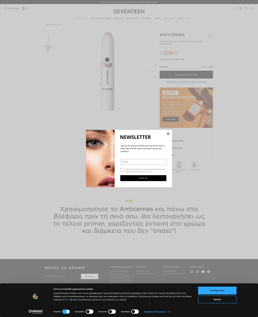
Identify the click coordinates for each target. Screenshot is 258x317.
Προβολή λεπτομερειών (155, 312)
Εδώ (67, 299)
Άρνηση (217, 299)
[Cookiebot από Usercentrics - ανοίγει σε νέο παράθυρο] (35, 312)
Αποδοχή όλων (217, 290)
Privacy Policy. (148, 171)
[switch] (89, 311)
